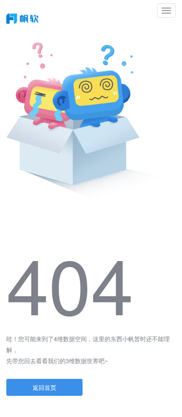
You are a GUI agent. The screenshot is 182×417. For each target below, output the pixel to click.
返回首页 (44, 387)
